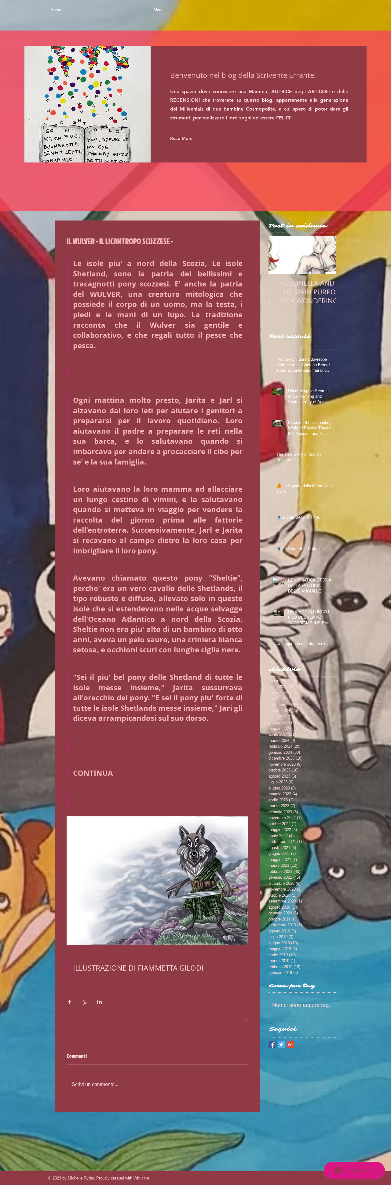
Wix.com (141, 1178)
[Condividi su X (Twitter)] (84, 1002)
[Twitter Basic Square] (281, 1044)
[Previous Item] (278, 255)
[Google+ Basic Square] (290, 1044)
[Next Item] (326, 255)
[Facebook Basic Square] (272, 1044)
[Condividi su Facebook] (69, 1002)
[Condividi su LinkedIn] (99, 1002)
